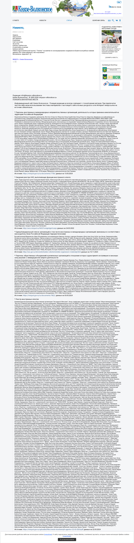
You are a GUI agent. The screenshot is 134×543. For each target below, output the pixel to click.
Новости (42, 20)
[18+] (32, 10)
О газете (16, 20)
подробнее (48, 534)
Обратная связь (98, 20)
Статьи (69, 20)
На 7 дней (107, 12)
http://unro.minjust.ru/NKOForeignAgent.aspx (40, 228)
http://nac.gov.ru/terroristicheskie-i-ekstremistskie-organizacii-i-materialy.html (52, 252)
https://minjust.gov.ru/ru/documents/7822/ (39, 295)
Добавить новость (111, 57)
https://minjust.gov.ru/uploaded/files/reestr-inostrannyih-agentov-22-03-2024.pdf (53, 529)
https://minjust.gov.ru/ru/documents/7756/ (39, 174)
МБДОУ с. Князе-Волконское (23, 59)
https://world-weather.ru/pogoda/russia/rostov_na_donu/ (107, 13)
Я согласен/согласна (67, 539)
